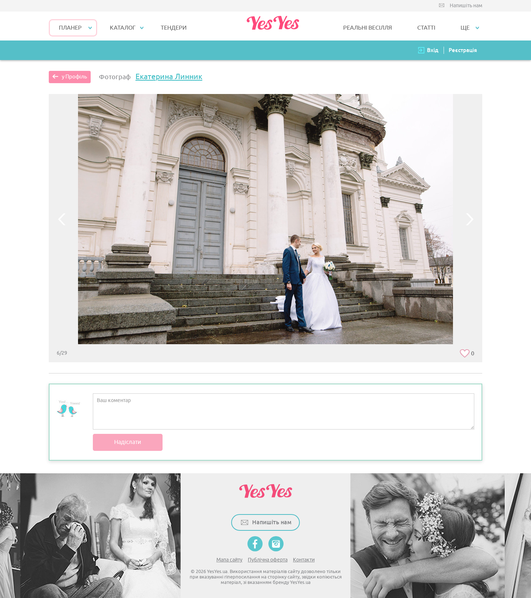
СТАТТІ (426, 27)
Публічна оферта (268, 560)
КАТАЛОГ (122, 27)
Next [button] (469, 219)
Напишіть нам (466, 6)
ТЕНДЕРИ (174, 27)
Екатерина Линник (168, 76)
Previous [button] (61, 219)
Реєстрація (463, 50)
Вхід (433, 50)
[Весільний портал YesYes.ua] (273, 26)
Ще (465, 27)
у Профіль (74, 76)
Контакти (304, 560)
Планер (70, 27)
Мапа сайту (229, 560)
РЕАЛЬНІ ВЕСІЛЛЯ (367, 27)
